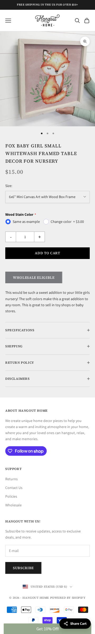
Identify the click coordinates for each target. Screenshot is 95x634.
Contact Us (13, 487)
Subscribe (23, 568)
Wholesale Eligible (34, 277)
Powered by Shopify (68, 598)
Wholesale (13, 505)
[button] (47, 628)
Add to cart (47, 253)
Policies (11, 496)
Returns (11, 479)
